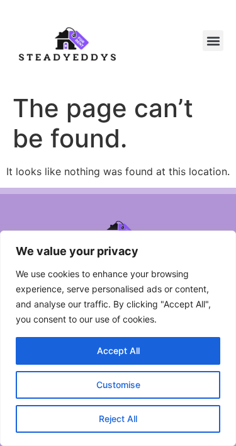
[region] (118, 338)
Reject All (118, 418)
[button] (213, 40)
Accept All (118, 350)
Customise (118, 384)
